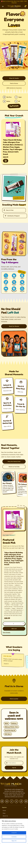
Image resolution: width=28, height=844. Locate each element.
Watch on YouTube (14, 467)
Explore (4, 807)
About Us (5, 816)
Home (4, 810)
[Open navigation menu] (2, 6)
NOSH (6, 723)
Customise (14, 836)
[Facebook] (21, 801)
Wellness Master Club (11, 727)
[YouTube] (7, 801)
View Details (6, 632)
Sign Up (14, 767)
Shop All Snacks (14, 78)
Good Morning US (10, 730)
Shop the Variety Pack (14, 461)
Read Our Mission (14, 326)
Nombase (14, 723)
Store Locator (14, 699)
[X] (16, 801)
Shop (4, 813)
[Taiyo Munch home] (14, 6)
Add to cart (14, 628)
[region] (14, 831)
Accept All (14, 832)
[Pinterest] (26, 801)
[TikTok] (11, 801)
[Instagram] (2, 801)
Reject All (14, 840)
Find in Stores (14, 83)
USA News (8, 734)
